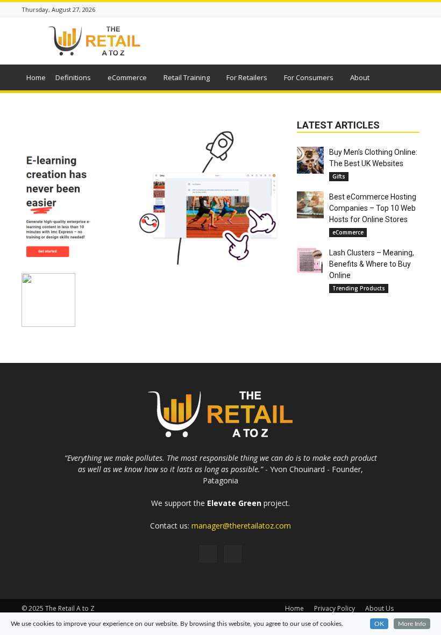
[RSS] (208, 553)
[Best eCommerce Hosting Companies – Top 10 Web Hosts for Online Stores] (310, 204)
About (359, 77)
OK (379, 623)
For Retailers (246, 77)
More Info (412, 623)
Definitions (73, 77)
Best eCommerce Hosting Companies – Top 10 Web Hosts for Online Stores (372, 208)
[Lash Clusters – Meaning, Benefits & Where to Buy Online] (310, 260)
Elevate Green (234, 503)
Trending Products (358, 288)
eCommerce (127, 77)
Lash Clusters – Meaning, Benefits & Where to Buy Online (371, 264)
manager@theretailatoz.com (241, 525)
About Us (379, 608)
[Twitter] (232, 553)
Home (36, 77)
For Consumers (308, 77)
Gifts (338, 176)
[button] (406, 79)
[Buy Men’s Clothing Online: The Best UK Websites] (310, 160)
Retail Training (186, 77)
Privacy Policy (334, 608)
